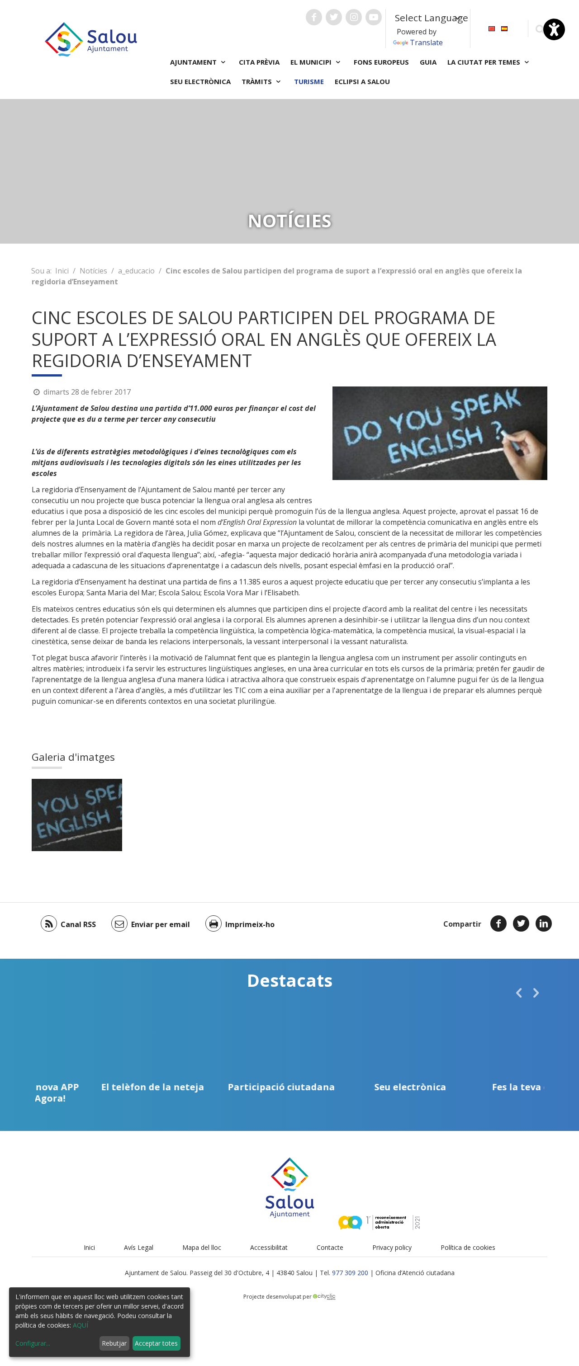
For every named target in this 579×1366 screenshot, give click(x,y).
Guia (428, 61)
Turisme (309, 81)
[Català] (492, 28)
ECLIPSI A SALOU (362, 81)
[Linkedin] (544, 923)
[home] (91, 38)
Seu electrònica (200, 81)
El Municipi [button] (311, 61)
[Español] (504, 28)
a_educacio (136, 271)
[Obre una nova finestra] (314, 17)
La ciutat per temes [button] (484, 61)
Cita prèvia (259, 61)
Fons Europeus (381, 61)
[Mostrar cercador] (540, 28)
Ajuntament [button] (194, 61)
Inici (62, 271)
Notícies (93, 271)
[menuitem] (491, 28)
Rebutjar (114, 1343)
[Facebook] (498, 923)
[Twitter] (521, 923)
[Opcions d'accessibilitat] (554, 29)
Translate (426, 42)
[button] (519, 992)
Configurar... (32, 1343)
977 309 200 (350, 1272)
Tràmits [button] (258, 81)
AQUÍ (80, 1325)
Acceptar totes (156, 1343)
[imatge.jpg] (77, 815)
